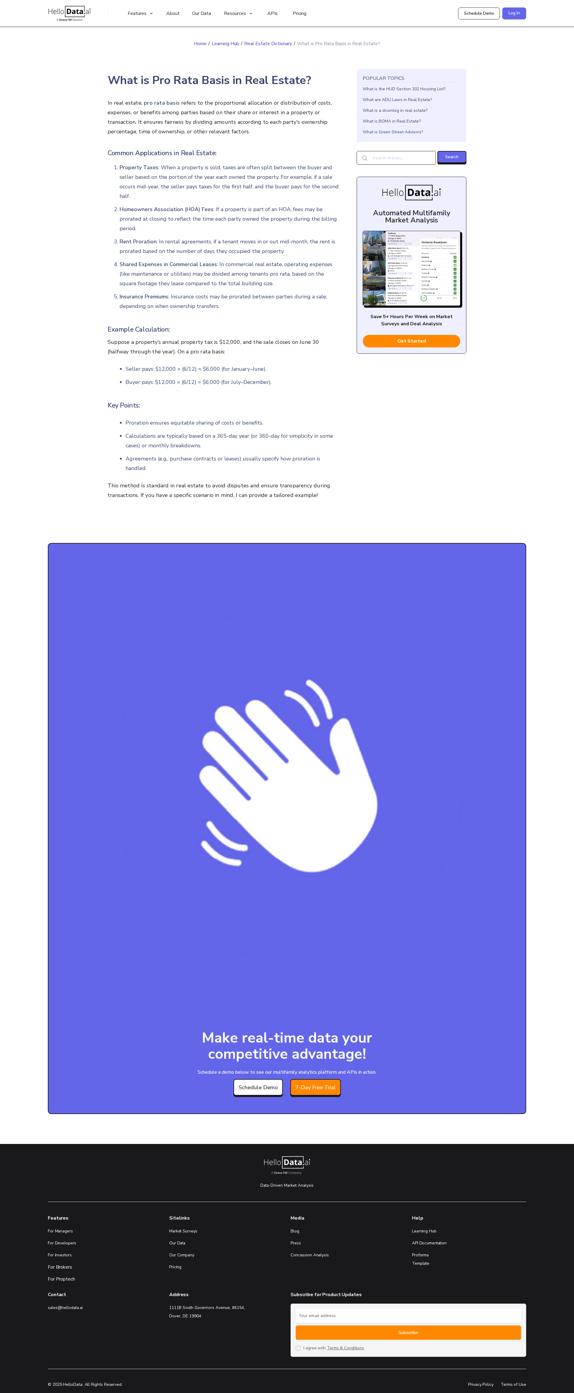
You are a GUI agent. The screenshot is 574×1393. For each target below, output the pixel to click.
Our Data (201, 13)
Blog (295, 1231)
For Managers (60, 1231)
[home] (69, 13)
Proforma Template (420, 1259)
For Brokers (60, 1267)
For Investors (59, 1255)
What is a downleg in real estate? (395, 111)
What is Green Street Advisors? (393, 132)
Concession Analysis (310, 1255)
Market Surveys (183, 1231)
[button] (140, 13)
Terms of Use (513, 1384)
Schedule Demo (479, 13)
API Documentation (429, 1243)
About (173, 13)
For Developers (62, 1243)
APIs (272, 13)
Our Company (181, 1255)
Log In (514, 13)
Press (296, 1243)
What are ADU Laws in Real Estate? (397, 100)
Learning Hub (225, 43)
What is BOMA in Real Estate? (392, 121)
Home (200, 43)
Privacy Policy (481, 1384)
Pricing (299, 13)
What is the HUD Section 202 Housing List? (404, 89)
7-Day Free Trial (315, 1087)
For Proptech (61, 1279)
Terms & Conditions (345, 1348)
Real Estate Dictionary (268, 43)
